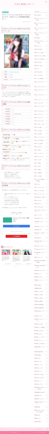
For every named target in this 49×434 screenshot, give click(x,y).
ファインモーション (41, 187)
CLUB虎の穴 (41, 15)
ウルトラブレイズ (41, 114)
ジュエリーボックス (41, 137)
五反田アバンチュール (41, 222)
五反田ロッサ (41, 238)
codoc (29, 233)
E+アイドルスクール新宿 (41, 24)
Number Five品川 (41, 52)
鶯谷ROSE (41, 415)
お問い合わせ (15, 432)
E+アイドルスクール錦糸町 (41, 33)
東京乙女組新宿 (41, 301)
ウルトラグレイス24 (41, 86)
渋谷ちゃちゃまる (41, 374)
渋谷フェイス (41, 381)
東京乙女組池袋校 (41, 307)
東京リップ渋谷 (41, 298)
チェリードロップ (41, 153)
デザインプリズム (5, 12)
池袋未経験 (41, 355)
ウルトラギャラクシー (41, 82)
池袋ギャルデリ (41, 316)
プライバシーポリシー (7, 432)
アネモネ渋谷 (41, 72)
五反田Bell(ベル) (41, 218)
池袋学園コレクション (41, 347)
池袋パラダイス (41, 333)
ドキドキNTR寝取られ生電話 (41, 180)
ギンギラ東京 (41, 127)
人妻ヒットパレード (41, 246)
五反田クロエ (41, 229)
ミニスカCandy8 (41, 207)
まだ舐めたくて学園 (41, 197)
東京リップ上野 (41, 291)
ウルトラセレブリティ (41, 95)
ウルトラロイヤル (41, 120)
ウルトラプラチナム (41, 111)
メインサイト (11, 207)
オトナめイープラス (41, 124)
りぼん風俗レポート (24, 4)
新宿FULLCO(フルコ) (41, 270)
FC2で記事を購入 (16, 236)
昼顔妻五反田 (41, 288)
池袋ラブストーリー (41, 340)
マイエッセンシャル (41, 194)
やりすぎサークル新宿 (41, 211)
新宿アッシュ (41, 273)
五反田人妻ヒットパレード (41, 241)
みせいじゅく (41, 200)
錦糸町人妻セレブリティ (41, 402)
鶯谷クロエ (41, 418)
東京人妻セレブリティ (41, 311)
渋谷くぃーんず (41, 364)
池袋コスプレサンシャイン (41, 320)
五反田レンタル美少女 (41, 233)
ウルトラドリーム (41, 99)
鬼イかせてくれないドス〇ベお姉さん (41, 411)
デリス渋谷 (41, 166)
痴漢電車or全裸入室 (41, 392)
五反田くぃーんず (41, 226)
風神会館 (41, 407)
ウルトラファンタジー (41, 107)
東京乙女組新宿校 (41, 304)
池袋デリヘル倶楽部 (41, 327)
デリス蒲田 (41, 169)
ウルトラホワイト (41, 117)
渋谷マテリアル (41, 384)
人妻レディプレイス (41, 249)
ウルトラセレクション (41, 90)
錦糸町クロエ (41, 395)
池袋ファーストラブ (41, 337)
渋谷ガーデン (41, 361)
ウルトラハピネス (41, 103)
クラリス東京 (41, 130)
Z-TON (41, 68)
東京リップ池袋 (41, 294)
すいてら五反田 (41, 143)
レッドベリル (41, 215)
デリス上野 (41, 159)
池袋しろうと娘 (41, 324)
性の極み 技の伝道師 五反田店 (41, 261)
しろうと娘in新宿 (41, 140)
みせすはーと (41, 203)
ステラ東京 (41, 150)
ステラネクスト (41, 146)
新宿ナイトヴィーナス (41, 281)
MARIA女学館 (41, 49)
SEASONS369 (41, 62)
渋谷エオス (41, 358)
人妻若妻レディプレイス (41, 253)
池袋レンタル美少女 (41, 343)
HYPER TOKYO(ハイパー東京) (41, 42)
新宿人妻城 (41, 285)
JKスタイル (41, 46)
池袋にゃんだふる (41, 330)
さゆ (11, 74)
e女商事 (41, 38)
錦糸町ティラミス (41, 398)
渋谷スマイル (41, 371)
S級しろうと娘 (41, 65)
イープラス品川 (41, 75)
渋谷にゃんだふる (41, 377)
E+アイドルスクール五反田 (41, 19)
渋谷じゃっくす (41, 368)
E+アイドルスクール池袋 (41, 29)
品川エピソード (41, 257)
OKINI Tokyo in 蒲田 (41, 55)
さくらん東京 (41, 133)
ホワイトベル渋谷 (41, 190)
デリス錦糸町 (41, 172)
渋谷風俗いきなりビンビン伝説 (41, 388)
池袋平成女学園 (41, 351)
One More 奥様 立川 (41, 59)
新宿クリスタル (41, 277)
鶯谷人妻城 (41, 421)
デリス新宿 (41, 163)
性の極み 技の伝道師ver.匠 (41, 266)
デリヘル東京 (41, 176)
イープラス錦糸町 (41, 78)
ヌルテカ (41, 184)
